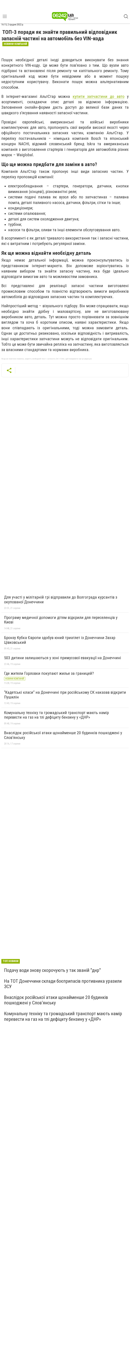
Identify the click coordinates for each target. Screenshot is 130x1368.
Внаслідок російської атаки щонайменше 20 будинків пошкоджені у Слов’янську (63, 735)
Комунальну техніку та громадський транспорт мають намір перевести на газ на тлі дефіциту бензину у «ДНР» (56, 715)
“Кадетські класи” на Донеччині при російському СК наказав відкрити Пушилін (65, 694)
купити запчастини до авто (98, 96)
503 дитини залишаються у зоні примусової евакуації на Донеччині (62, 657)
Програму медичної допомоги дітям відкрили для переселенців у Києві (60, 620)
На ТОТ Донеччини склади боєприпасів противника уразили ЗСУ (63, 983)
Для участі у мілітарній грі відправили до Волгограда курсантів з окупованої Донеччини (60, 599)
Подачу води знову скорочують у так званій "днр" (52, 970)
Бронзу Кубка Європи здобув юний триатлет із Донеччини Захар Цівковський (59, 640)
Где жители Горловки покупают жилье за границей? (49, 673)
